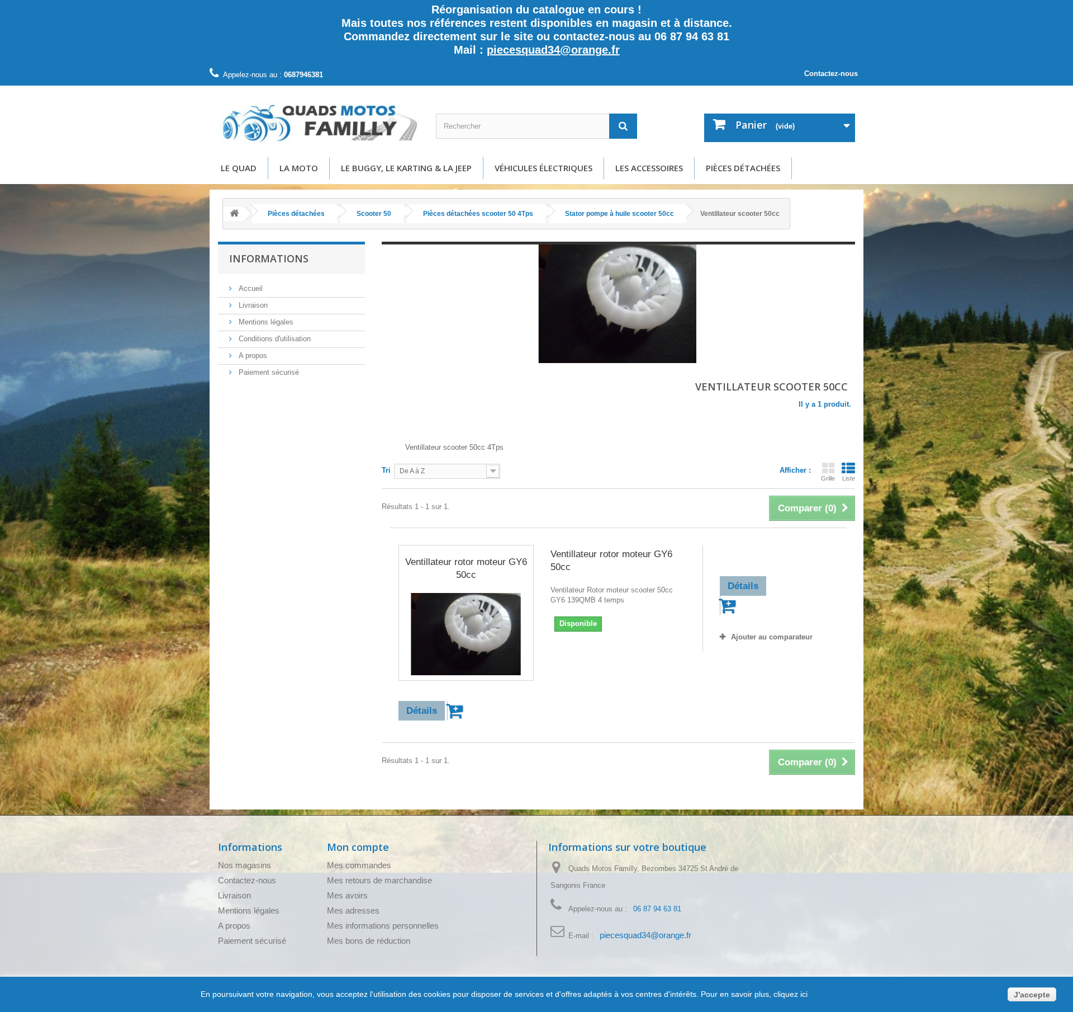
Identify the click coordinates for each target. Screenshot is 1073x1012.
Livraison (252, 305)
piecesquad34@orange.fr (553, 50)
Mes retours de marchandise (379, 880)
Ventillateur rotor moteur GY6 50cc (466, 568)
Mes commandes (359, 865)
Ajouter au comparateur (772, 637)
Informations (268, 258)
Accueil (249, 288)
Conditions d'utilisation (273, 339)
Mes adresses (353, 910)
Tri (386, 470)
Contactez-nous (831, 73)
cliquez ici (789, 994)
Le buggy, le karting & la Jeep (406, 167)
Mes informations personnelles (383, 925)
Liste (848, 478)
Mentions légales (264, 322)
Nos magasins (244, 865)
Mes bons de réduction (368, 940)
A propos (251, 355)
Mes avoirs (347, 895)
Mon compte (358, 847)
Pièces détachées (743, 167)
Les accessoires (649, 167)
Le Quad (239, 167)
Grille (828, 478)
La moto (298, 167)
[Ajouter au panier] (456, 711)
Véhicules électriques (543, 167)
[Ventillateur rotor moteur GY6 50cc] (466, 634)
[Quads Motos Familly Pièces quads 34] (318, 122)
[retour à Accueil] (234, 214)
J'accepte (1032, 994)
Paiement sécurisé (267, 372)
